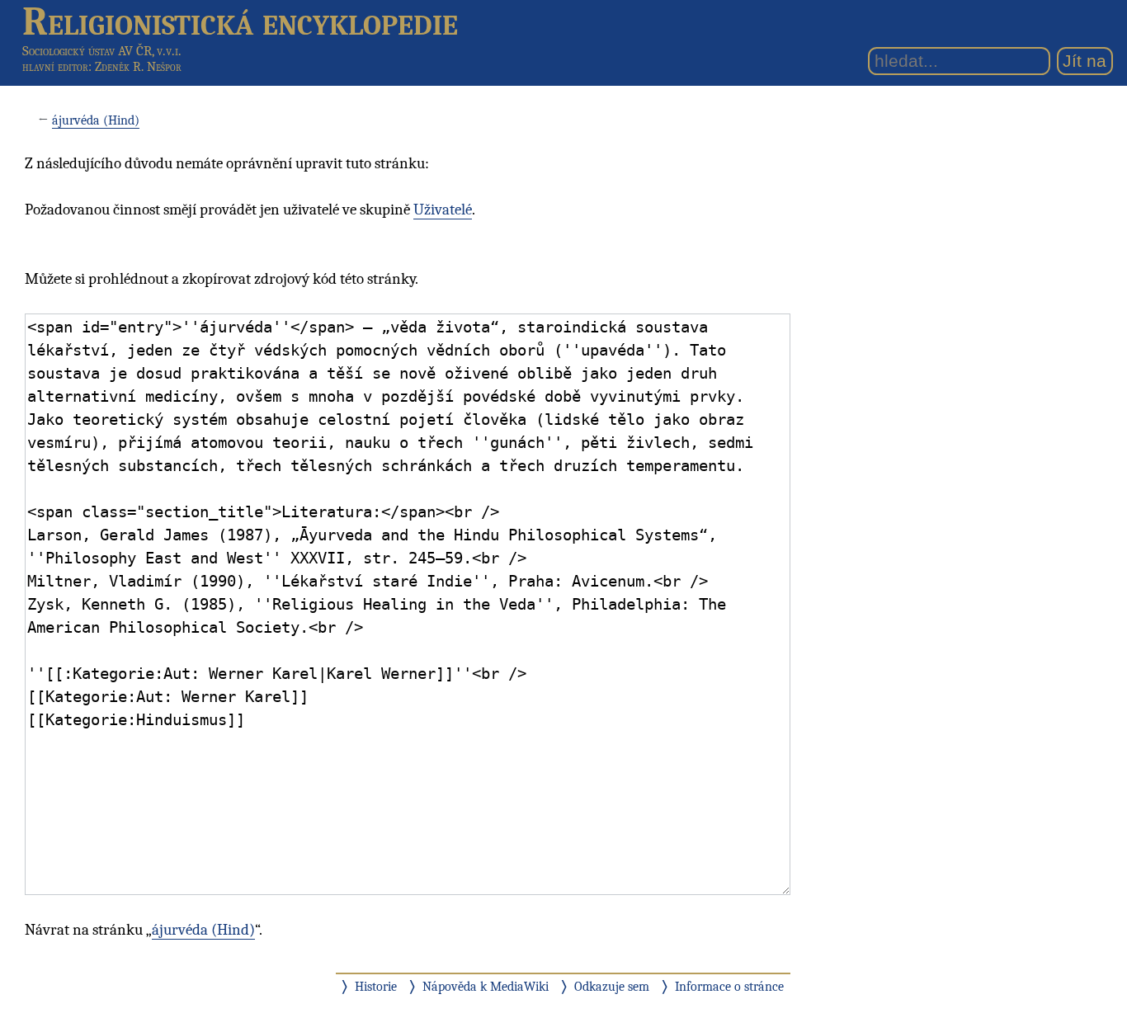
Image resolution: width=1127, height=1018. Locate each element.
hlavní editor (55, 66)
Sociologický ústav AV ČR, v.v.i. (102, 51)
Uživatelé (442, 209)
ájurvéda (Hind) (95, 120)
